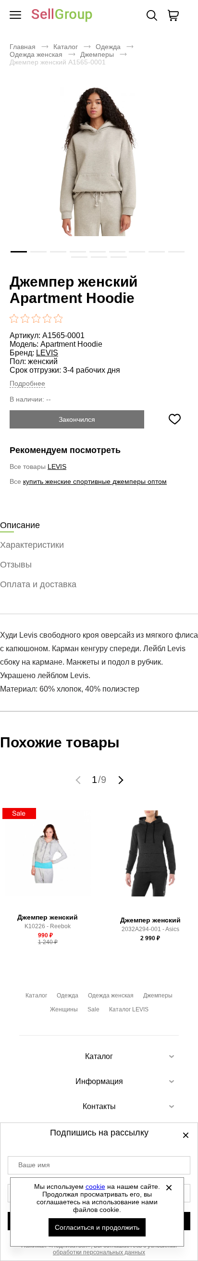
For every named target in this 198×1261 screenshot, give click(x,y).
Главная (23, 46)
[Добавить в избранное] (174, 419)
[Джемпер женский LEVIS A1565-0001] (99, 176)
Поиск (152, 15)
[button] (79, 779)
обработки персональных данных (99, 1252)
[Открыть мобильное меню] (15, 15)
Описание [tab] (20, 525)
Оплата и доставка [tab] (38, 584)
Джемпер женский (47, 917)
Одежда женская (36, 54)
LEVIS (47, 353)
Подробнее (27, 383)
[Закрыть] (169, 1187)
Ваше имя (34, 1165)
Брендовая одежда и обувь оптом (62, 16)
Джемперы (97, 54)
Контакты (99, 1106)
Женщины (64, 1009)
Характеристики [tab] (32, 545)
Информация (99, 1081)
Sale (93, 1009)
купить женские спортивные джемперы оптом (95, 481)
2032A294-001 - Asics (150, 929)
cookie (95, 1186)
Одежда (108, 46)
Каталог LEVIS (128, 1009)
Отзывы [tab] (16, 564)
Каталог (65, 46)
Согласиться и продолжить (97, 1227)
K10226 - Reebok (48, 926)
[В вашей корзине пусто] (173, 15)
